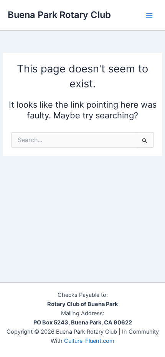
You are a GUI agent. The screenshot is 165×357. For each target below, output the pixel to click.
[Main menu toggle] (149, 15)
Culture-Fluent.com (89, 340)
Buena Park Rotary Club (59, 14)
